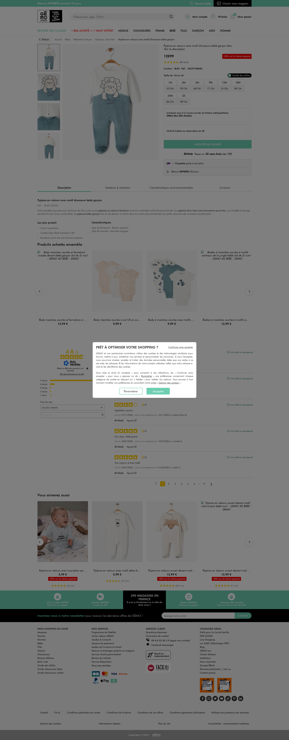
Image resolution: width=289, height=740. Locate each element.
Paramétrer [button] (146, 376)
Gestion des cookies (169, 382)
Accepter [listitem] (158, 391)
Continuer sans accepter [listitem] (180, 347)
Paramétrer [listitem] (131, 391)
